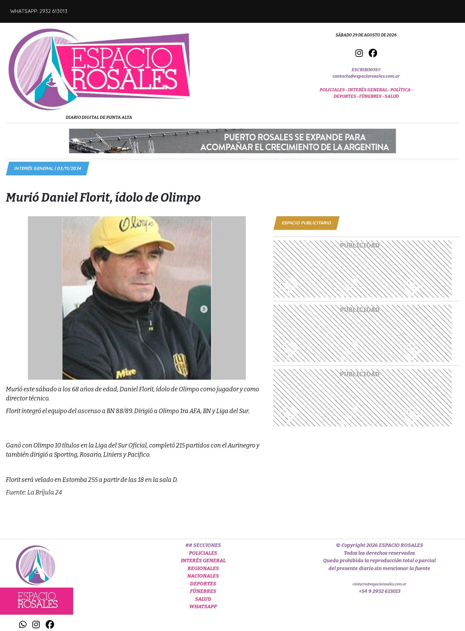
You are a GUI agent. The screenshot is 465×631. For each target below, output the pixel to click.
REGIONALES (203, 568)
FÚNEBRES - (372, 96)
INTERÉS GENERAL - (369, 89)
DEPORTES (203, 584)
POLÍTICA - (401, 89)
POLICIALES (203, 553)
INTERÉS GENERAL (203, 560)
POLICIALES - (334, 89)
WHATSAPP (203, 606)
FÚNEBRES (203, 591)
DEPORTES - (346, 96)
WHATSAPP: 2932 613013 (38, 11)
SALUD (392, 96)
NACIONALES (203, 576)
